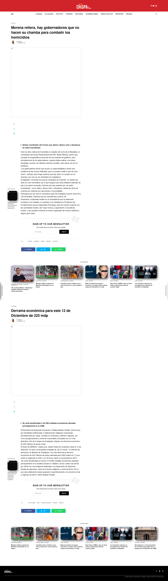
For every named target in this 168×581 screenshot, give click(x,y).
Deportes (38, 281)
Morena (43, 241)
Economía (13, 306)
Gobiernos (36, 241)
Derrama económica (46, 502)
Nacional (13, 284)
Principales (14, 285)
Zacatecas (55, 241)
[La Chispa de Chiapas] (84, 6)
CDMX (86, 281)
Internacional (64, 281)
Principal (48, 241)
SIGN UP (64, 232)
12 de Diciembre (31, 502)
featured (30, 241)
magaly (20, 41)
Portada (44, 281)
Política (13, 23)
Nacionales (20, 284)
